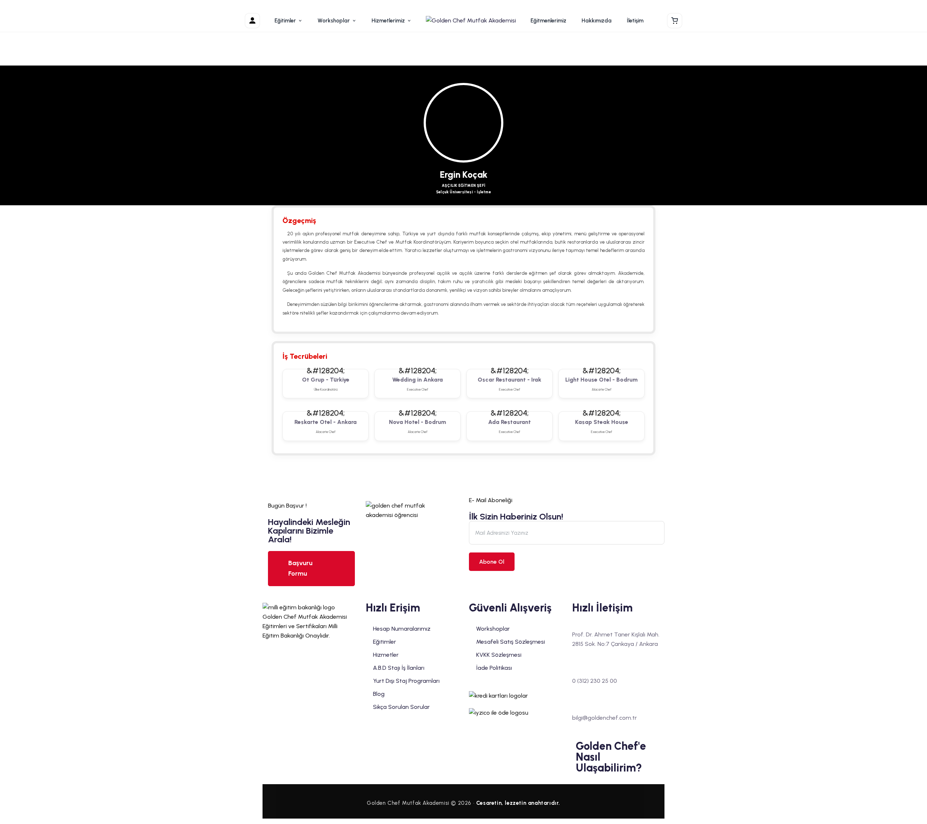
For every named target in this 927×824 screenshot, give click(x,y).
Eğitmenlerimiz (548, 20)
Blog (379, 693)
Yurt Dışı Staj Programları (406, 680)
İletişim (635, 20)
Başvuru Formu (300, 568)
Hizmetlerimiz (388, 20)
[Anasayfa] (471, 20)
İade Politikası (494, 667)
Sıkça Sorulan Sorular (401, 706)
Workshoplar (334, 20)
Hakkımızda (597, 20)
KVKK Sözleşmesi (498, 654)
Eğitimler (285, 20)
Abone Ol (491, 561)
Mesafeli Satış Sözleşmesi (510, 641)
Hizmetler (386, 654)
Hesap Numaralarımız (402, 628)
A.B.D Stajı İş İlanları (398, 667)
